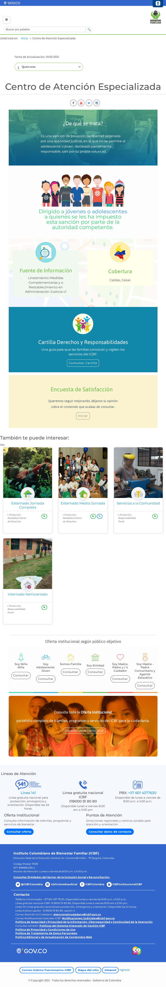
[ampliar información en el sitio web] (100, 516)
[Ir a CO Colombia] (137, 951)
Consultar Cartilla (83, 363)
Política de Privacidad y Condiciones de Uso (45, 929)
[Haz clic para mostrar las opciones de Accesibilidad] (158, 4)
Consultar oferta (19, 831)
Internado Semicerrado (28, 594)
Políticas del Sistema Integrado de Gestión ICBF (72, 925)
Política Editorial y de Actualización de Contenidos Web (53, 937)
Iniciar (83, 416)
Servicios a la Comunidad (138, 503)
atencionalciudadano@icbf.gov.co (77, 914)
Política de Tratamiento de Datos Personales (46, 933)
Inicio (24, 38)
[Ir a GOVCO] (31, 950)
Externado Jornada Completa (27, 505)
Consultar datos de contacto (110, 831)
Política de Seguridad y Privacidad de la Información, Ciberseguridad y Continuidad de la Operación (84, 921)
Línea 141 (28, 793)
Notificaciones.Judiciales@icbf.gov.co (88, 918)
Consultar (21, 675)
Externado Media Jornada (83, 503)
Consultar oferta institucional (84, 730)
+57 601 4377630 (142, 793)
